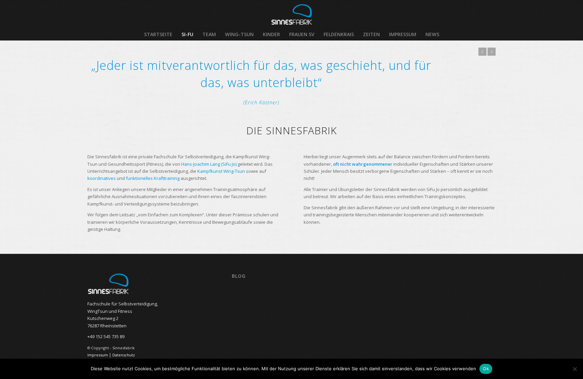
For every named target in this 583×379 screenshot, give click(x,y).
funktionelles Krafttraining (152, 178)
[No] (574, 369)
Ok (486, 368)
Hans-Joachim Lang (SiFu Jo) (209, 164)
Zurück (482, 52)
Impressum (97, 354)
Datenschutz (123, 354)
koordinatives (101, 178)
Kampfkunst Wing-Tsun (221, 171)
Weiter (492, 52)
